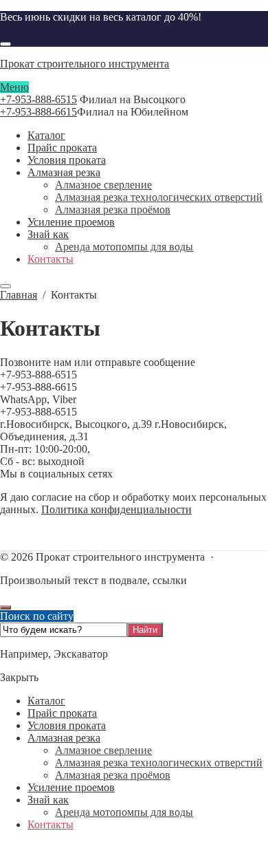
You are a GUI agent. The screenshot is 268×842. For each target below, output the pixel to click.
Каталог (46, 700)
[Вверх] (5, 607)
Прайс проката (62, 713)
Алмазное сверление (103, 750)
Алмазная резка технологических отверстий (159, 762)
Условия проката (66, 725)
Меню (14, 87)
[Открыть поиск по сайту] (5, 44)
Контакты (50, 824)
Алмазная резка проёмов (112, 775)
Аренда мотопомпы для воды (124, 812)
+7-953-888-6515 (38, 99)
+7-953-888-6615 (38, 112)
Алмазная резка (63, 738)
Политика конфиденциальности (116, 509)
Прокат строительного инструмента (84, 63)
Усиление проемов (71, 787)
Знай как (48, 800)
